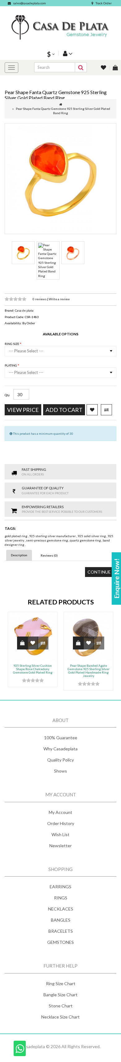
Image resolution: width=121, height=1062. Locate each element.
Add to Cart (64, 409)
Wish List (60, 834)
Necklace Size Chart (60, 1016)
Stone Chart (61, 1005)
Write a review (59, 299)
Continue (99, 572)
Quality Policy (60, 759)
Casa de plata (24, 310)
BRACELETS (60, 931)
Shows (60, 771)
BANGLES (60, 920)
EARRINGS (60, 886)
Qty (7, 395)
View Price (23, 409)
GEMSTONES (60, 942)
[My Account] (67, 53)
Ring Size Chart (60, 983)
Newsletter (60, 845)
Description (19, 555)
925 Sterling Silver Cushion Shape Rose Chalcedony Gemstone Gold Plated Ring (32, 669)
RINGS (60, 897)
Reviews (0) (49, 555)
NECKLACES (60, 908)
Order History (60, 823)
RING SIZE (12, 344)
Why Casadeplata (60, 748)
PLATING (11, 365)
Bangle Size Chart (60, 994)
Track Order (104, 3)
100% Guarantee (60, 737)
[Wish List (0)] (104, 68)
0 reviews (40, 299)
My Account (60, 812)
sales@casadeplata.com (29, 3)
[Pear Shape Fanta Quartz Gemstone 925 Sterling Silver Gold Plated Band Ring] (60, 178)
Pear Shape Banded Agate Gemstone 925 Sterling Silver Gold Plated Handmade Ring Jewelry (89, 671)
